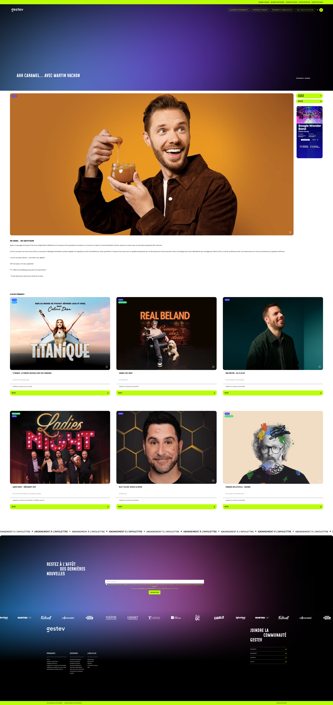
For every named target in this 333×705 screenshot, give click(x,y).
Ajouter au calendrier (309, 95)
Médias (89, 663)
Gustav (72, 673)
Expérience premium (260, 10)
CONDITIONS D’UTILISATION (73, 703)
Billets (14, 393)
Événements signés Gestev (282, 10)
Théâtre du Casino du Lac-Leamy (56, 667)
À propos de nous (291, 2)
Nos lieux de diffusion (305, 10)
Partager (300, 101)
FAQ (88, 667)
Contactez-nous (317, 2)
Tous (48, 659)
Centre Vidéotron (52, 661)
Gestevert (90, 661)
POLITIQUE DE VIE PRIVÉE (54, 703)
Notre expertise (304, 2)
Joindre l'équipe (263, 2)
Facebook (253, 649)
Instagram (253, 653)
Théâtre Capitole (52, 663)
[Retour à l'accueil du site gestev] (17, 10)
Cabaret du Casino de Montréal (56, 665)
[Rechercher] (317, 10)
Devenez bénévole (75, 665)
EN (321, 10)
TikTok (252, 661)
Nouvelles (90, 659)
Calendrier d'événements (238, 10)
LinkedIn (253, 657)
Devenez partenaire (277, 2)
